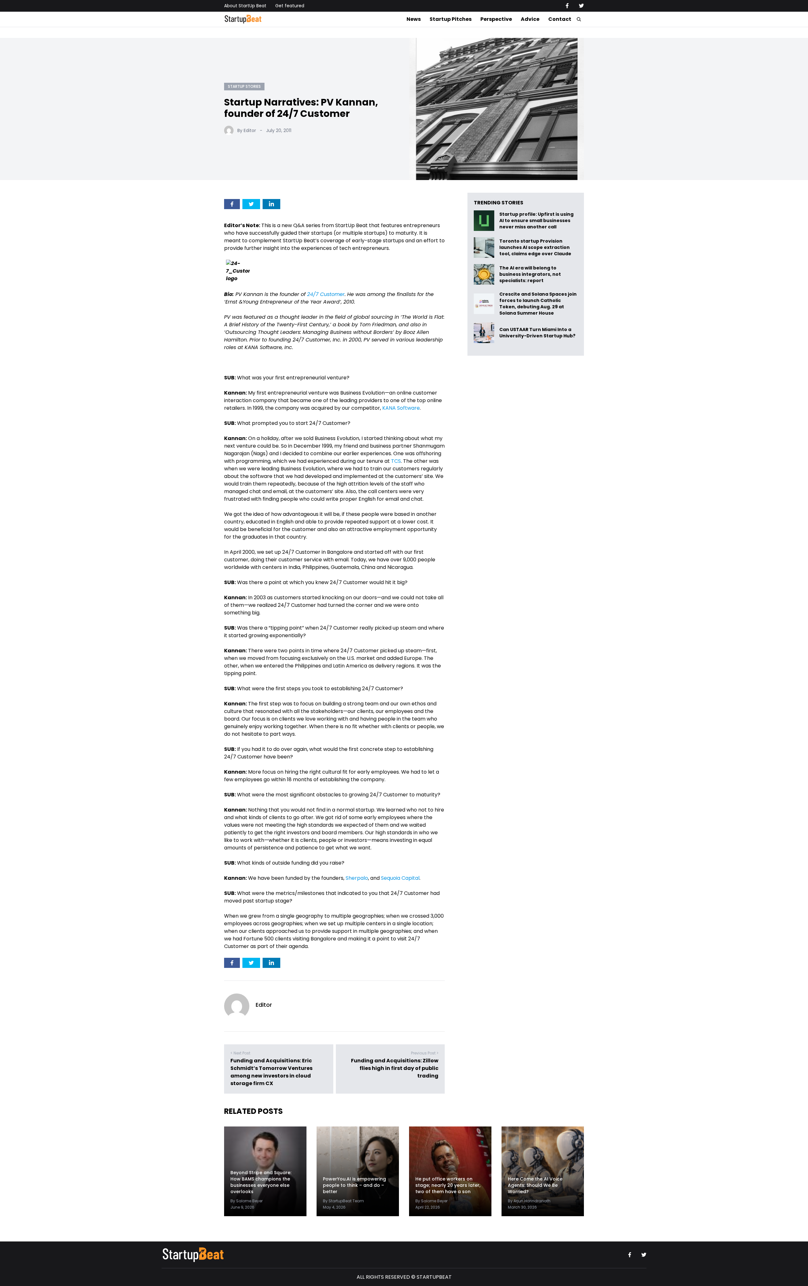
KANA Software (401, 408)
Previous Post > (424, 1053)
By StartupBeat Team (343, 1201)
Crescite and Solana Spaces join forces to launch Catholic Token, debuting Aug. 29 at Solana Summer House (538, 303)
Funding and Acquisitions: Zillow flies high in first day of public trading (394, 1068)
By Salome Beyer (246, 1201)
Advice (530, 19)
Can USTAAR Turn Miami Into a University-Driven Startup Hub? (537, 333)
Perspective (496, 19)
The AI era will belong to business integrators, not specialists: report (530, 274)
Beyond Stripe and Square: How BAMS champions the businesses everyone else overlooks (260, 1182)
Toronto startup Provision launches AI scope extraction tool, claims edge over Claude (535, 247)
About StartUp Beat (245, 6)
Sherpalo (357, 878)
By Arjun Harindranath (529, 1201)
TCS (396, 461)
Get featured (289, 6)
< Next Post (240, 1053)
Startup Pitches (451, 19)
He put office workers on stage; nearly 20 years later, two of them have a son (447, 1185)
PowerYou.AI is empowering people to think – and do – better (354, 1185)
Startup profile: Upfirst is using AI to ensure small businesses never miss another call (536, 220)
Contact (559, 19)
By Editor (246, 130)
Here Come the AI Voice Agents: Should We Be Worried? (535, 1185)
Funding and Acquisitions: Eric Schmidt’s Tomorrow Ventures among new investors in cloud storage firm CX (271, 1072)
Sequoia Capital (400, 878)
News (414, 19)
